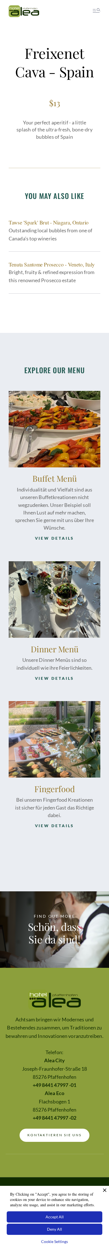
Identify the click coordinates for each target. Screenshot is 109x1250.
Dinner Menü (55, 648)
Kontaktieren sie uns (54, 1135)
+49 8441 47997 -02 (54, 1118)
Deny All (54, 1229)
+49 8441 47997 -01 (54, 1085)
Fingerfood (54, 788)
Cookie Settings (54, 1241)
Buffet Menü (54, 478)
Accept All (55, 1216)
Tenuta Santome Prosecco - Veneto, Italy (52, 264)
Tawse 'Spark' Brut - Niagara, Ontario (49, 222)
